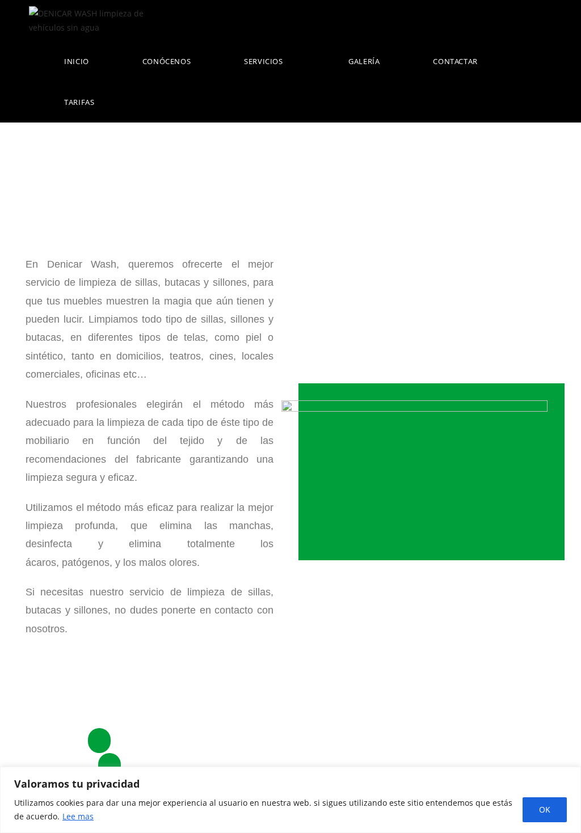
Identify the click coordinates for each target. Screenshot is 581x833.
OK (544, 809)
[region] (290, 800)
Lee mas (78, 816)
